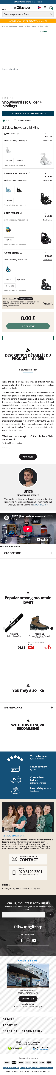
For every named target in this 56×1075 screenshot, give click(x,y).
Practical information (23, 1031)
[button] (28, 553)
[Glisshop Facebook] (22, 940)
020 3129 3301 (40, 504)
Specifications (47, 141)
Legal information (11, 1067)
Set (7, 120)
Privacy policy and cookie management (36, 1067)
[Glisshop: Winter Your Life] (21, 7)
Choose (47, 303)
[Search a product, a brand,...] (51, 14)
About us (10, 1025)
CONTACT (28, 859)
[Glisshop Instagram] (28, 940)
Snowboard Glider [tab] (28, 369)
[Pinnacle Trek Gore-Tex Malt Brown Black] (39, 623)
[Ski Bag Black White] (14, 623)
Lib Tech (7, 98)
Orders (9, 1019)
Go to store (28, 998)
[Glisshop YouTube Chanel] (34, 940)
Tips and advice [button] (13, 707)
